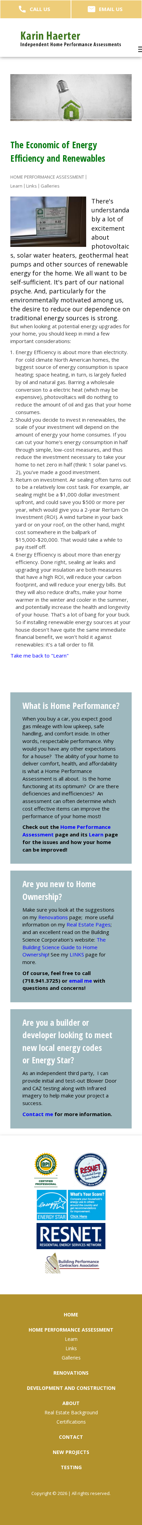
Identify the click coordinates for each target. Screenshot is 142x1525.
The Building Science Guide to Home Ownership (64, 947)
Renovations (53, 917)
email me (80, 980)
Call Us (40, 9)
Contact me (37, 1114)
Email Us (111, 9)
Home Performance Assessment (47, 177)
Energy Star (51, 1060)
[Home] (71, 39)
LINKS (77, 954)
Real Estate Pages (89, 924)
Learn (96, 834)
